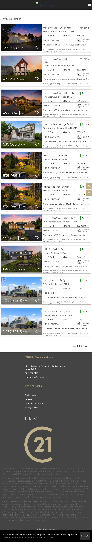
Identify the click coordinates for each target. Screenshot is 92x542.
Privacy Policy (31, 408)
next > (87, 346)
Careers (28, 399)
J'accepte (85, 536)
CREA (61, 481)
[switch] (37, 47)
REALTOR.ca (58, 492)
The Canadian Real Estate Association (43, 494)
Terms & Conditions (34, 403)
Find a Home (30, 395)
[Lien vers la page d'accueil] (46, 4)
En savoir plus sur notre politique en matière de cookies (27, 537)
